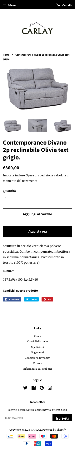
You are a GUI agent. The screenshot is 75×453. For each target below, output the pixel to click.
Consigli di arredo (37, 341)
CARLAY (36, 429)
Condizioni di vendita (37, 358)
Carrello (67, 5)
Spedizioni (37, 347)
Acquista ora (37, 231)
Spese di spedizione (39, 175)
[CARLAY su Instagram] (50, 388)
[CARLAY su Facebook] (33, 388)
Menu (12, 5)
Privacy (37, 363)
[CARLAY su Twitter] (25, 388)
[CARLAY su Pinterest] (42, 388)
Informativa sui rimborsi (37, 368)
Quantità (9, 191)
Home (6, 55)
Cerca (37, 336)
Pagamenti (37, 352)
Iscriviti (62, 418)
